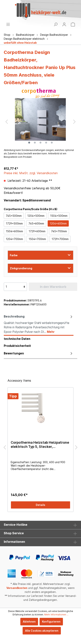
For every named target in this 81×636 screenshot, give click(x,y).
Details (40, 504)
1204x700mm (14, 239)
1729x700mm (60, 239)
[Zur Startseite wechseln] (40, 10)
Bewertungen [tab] (14, 353)
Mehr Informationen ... (56, 614)
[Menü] (8, 24)
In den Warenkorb (53, 287)
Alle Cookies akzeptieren (41, 630)
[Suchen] (55, 24)
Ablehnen (29, 621)
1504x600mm (14, 231)
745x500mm (14, 215)
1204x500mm (35, 215)
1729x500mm (14, 223)
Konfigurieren (51, 621)
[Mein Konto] (64, 24)
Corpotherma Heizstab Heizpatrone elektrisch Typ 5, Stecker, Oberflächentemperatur (40, 444)
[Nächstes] (74, 122)
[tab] (38, 324)
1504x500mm (58, 215)
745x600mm (36, 223)
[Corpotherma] (40, 93)
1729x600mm (37, 231)
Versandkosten (16, 587)
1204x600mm (58, 223)
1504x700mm (37, 239)
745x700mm (59, 231)
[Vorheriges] (6, 122)
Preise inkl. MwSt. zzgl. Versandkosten (31, 173)
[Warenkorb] (73, 24)
